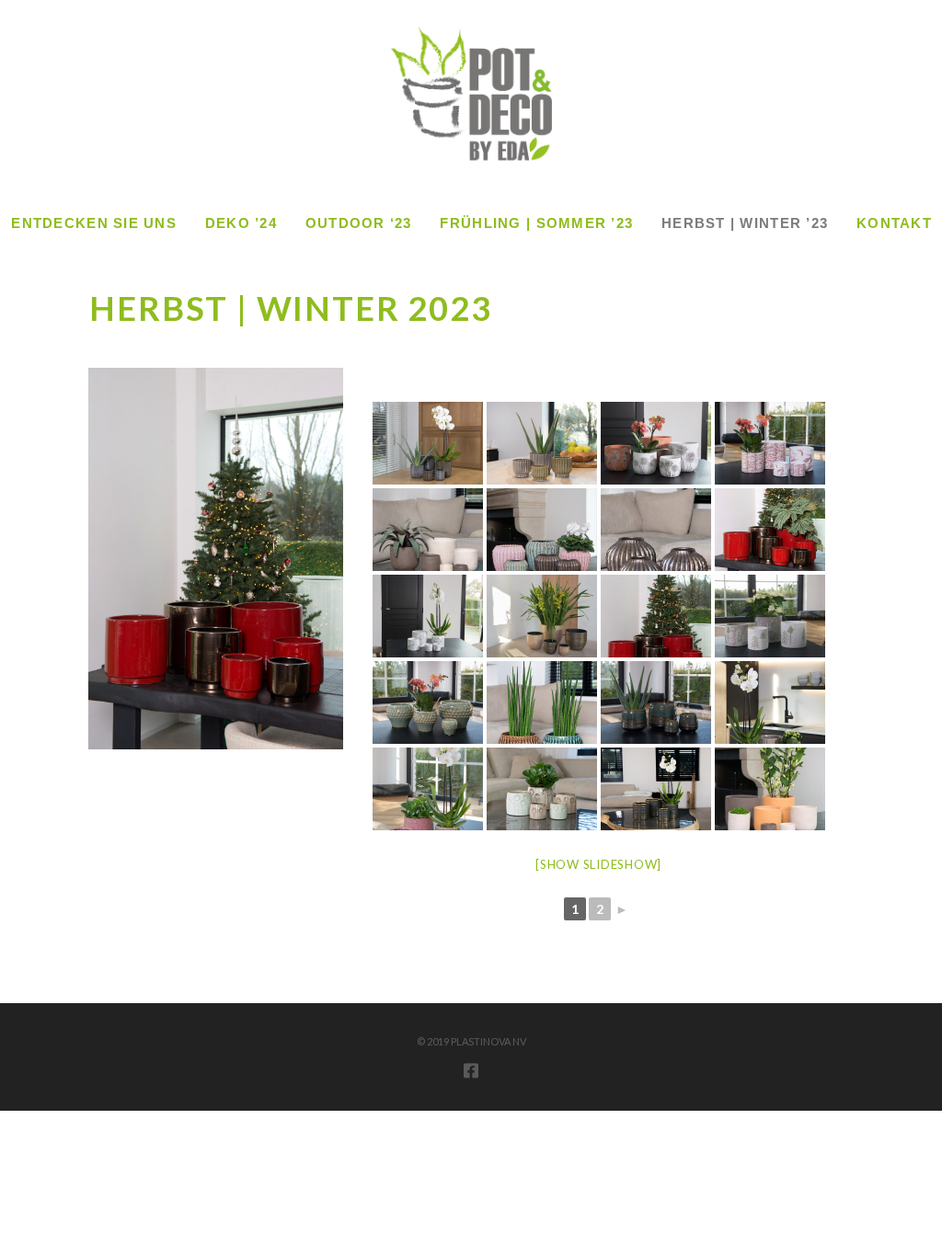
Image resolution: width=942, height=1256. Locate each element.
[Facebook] (471, 1070)
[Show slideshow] (598, 864)
